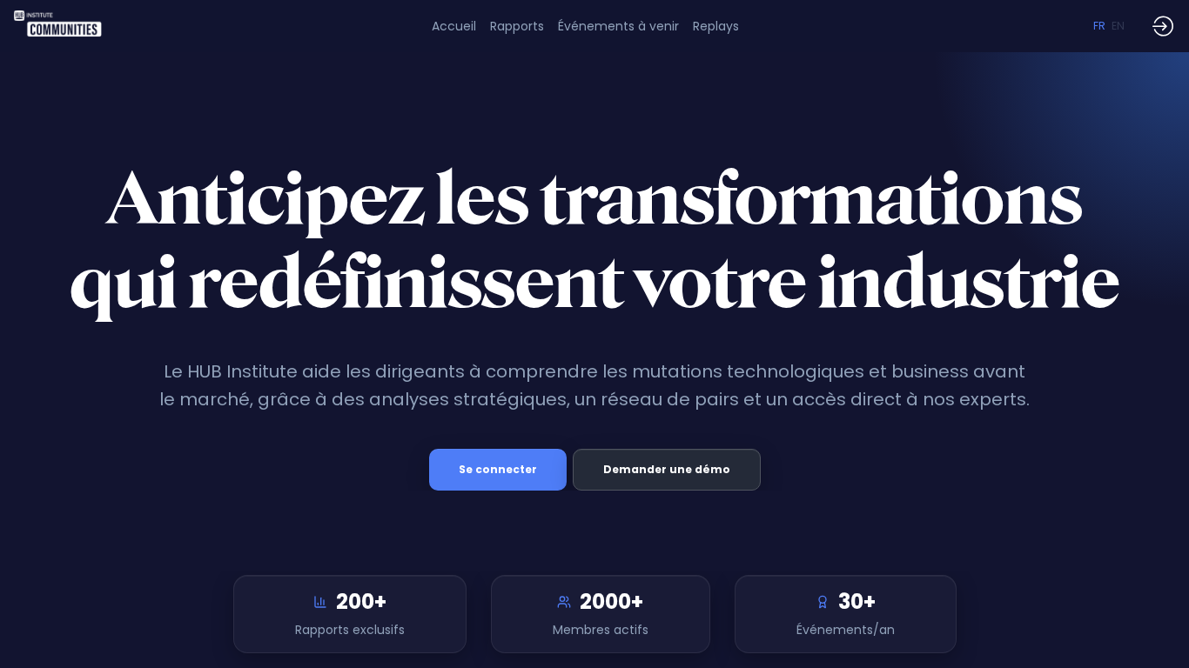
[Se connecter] (1163, 26)
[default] (454, 26)
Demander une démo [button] (666, 469)
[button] (1099, 26)
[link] (517, 26)
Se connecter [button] (498, 469)
